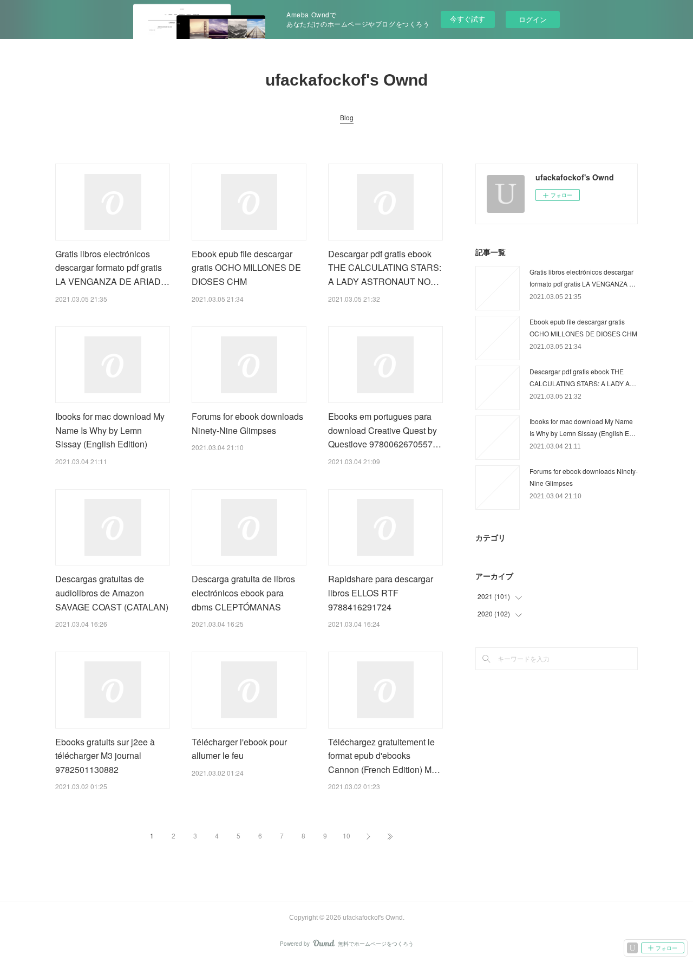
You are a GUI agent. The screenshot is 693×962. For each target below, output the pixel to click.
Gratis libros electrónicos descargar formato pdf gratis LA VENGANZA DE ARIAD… (112, 268)
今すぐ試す (467, 19)
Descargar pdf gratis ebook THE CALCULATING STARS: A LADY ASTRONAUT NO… (384, 268)
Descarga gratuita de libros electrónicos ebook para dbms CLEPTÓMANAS (243, 593)
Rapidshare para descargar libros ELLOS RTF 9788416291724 (380, 593)
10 (346, 835)
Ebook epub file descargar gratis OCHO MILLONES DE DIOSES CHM (246, 268)
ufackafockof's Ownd (346, 80)
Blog (347, 117)
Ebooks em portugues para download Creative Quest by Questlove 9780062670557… (384, 430)
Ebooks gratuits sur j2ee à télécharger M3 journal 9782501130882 (105, 756)
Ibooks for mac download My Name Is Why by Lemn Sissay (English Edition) (110, 430)
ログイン (533, 19)
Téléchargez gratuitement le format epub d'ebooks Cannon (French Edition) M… (384, 756)
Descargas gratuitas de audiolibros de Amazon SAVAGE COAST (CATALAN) (111, 593)
